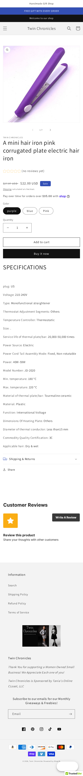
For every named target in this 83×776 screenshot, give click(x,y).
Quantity (8, 219)
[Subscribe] (70, 714)
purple (12, 211)
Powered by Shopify (52, 761)
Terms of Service (18, 612)
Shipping (7, 189)
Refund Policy (17, 603)
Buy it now (41, 254)
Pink (46, 211)
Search (12, 585)
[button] (5, 28)
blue (30, 211)
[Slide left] (32, 130)
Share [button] (11, 469)
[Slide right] (50, 130)
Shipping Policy (18, 594)
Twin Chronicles (36, 761)
